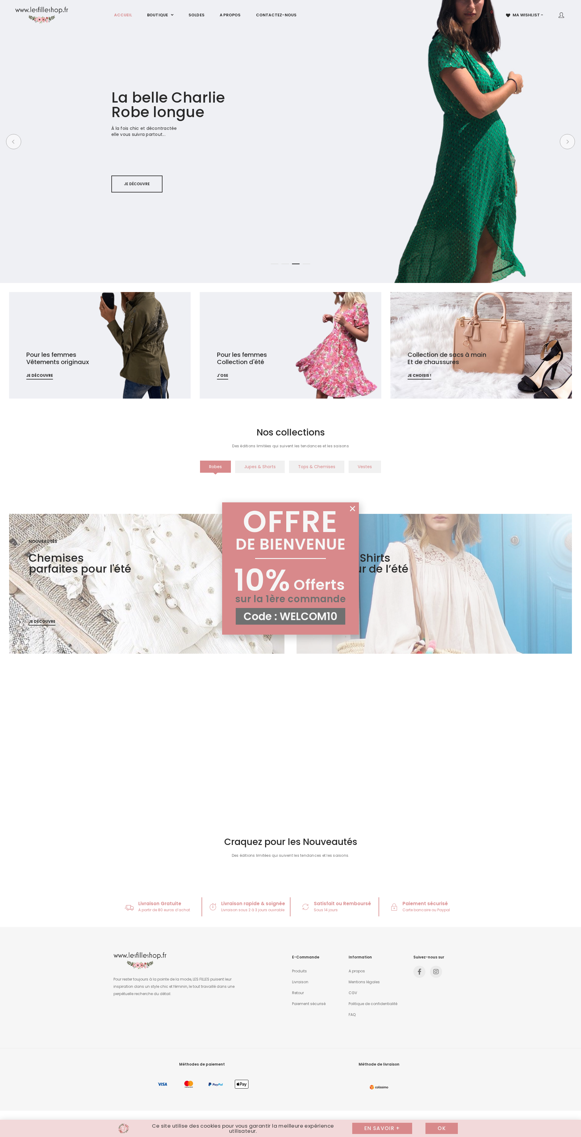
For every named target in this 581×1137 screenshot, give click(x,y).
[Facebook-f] (419, 972)
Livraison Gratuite (159, 903)
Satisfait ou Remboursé (342, 903)
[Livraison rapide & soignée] (213, 907)
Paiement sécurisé (425, 903)
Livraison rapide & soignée (253, 903)
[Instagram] (436, 972)
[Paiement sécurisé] (394, 907)
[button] (352, 508)
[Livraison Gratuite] (129, 907)
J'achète (133, 196)
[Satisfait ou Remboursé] (305, 907)
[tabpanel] (290, 492)
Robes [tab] (215, 467)
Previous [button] (13, 141)
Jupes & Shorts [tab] (260, 467)
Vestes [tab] (365, 467)
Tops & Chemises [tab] (316, 467)
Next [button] (567, 141)
